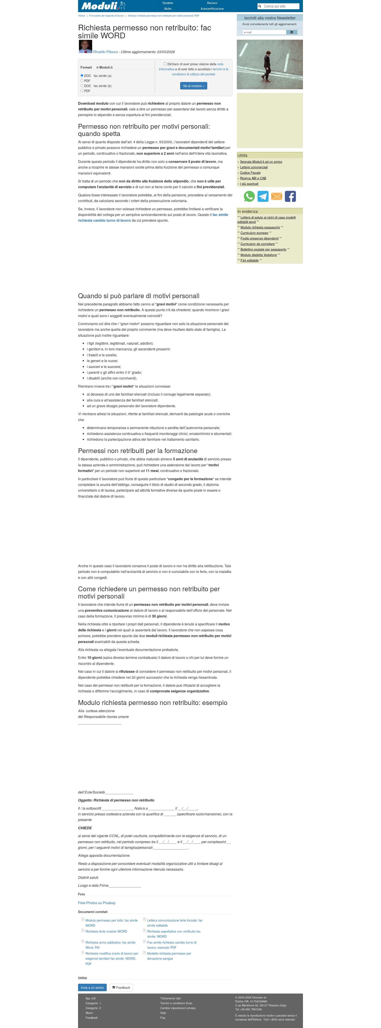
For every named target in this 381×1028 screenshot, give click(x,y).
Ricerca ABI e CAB (253, 178)
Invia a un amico (92, 987)
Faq (162, 1018)
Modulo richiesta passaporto (260, 227)
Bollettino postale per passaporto (263, 249)
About (89, 1013)
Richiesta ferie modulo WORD (106, 931)
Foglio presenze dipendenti (259, 238)
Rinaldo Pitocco (105, 51)
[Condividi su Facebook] (290, 200)
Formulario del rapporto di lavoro (106, 15)
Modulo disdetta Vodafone (259, 255)
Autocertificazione (212, 8)
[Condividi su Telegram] (263, 200)
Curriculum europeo (254, 233)
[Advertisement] (155, 256)
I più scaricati (249, 183)
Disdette (167, 3)
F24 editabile (250, 260)
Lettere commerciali (254, 167)
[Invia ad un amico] (276, 200)
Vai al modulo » (193, 86)
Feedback (122, 987)
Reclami (212, 3)
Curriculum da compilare (258, 244)
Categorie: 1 (93, 1003)
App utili (91, 998)
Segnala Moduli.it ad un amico (261, 161)
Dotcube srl (259, 997)
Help (163, 1013)
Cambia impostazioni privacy (178, 1008)
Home (81, 15)
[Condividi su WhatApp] (249, 200)
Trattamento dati (170, 998)
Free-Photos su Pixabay (97, 902)
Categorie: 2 (93, 1008)
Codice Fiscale (250, 172)
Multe (167, 8)
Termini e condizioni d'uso (176, 1003)
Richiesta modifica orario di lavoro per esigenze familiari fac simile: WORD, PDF (112, 958)
